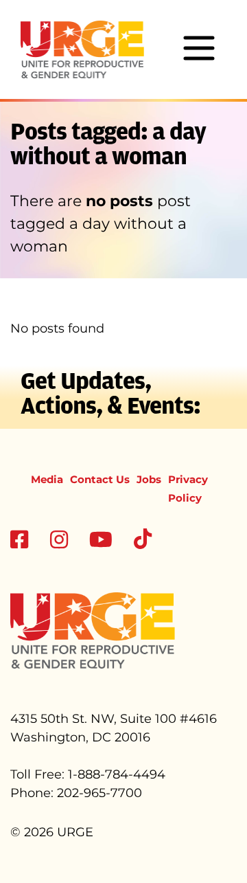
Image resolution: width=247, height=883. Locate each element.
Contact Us (100, 479)
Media (47, 479)
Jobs (149, 479)
